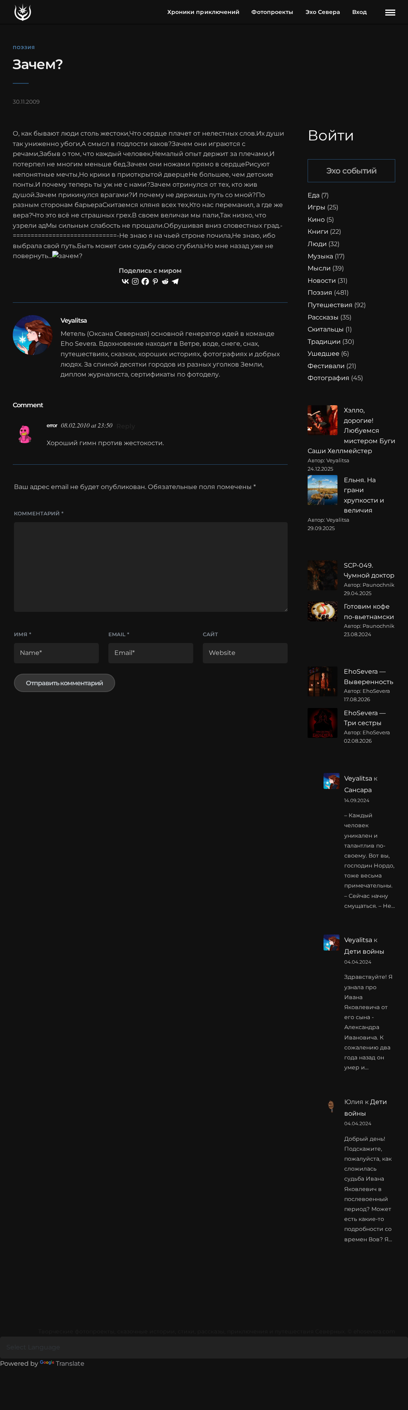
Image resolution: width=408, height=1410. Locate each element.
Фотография (328, 378)
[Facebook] (145, 281)
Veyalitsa (358, 778)
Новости (322, 280)
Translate (70, 1363)
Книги (318, 231)
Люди (317, 244)
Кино (316, 219)
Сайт (210, 634)
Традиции (324, 341)
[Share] (377, 12)
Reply (125, 426)
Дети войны (364, 951)
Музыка (320, 256)
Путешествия (330, 305)
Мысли (319, 268)
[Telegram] (175, 281)
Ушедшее (323, 353)
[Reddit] (165, 281)
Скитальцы (326, 329)
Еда (314, 195)
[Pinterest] (155, 281)
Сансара (358, 790)
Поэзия (24, 47)
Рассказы (323, 317)
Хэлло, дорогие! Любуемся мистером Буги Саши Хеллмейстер (351, 430)
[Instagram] (135, 281)
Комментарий (38, 513)
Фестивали (326, 366)
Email (118, 634)
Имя (22, 634)
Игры (317, 207)
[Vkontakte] (125, 281)
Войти (331, 135)
